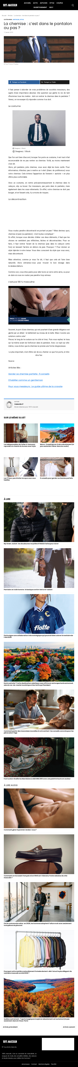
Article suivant (69, 1027)
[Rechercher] (72, 5)
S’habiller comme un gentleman (25, 380)
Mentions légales (44, 1064)
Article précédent (10, 1027)
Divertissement (40, 7)
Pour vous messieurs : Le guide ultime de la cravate (35, 386)
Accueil (27, 3)
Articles (10, 15)
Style (52, 3)
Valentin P (18, 404)
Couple (60, 3)
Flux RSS (53, 1064)
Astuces (43, 3)
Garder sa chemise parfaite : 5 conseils (28, 373)
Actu (35, 3)
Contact (34, 1064)
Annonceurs (26, 1064)
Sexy (51, 7)
